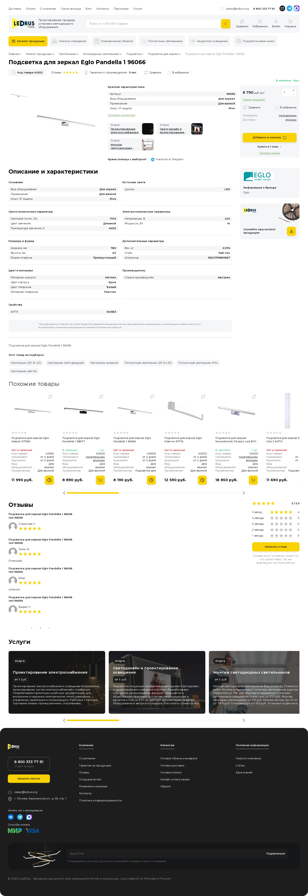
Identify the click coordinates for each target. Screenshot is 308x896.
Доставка (15, 8)
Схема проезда (71, 8)
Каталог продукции (31, 41)
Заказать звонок (28, 778)
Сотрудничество (90, 779)
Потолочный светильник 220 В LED (148, 362)
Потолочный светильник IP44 (198, 362)
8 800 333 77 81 (264, 8)
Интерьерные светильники (101, 54)
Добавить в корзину (267, 137)
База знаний (244, 772)
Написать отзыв (276, 546)
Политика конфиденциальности (100, 800)
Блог (89, 8)
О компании (48, 8)
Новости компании (248, 758)
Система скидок (269, 153)
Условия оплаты (170, 772)
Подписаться (275, 853)
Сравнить (155, 72)
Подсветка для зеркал (163, 54)
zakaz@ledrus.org (237, 8)
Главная (14, 54)
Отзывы (84, 772)
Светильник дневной (104, 362)
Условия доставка (172, 765)
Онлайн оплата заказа (175, 779)
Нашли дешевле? (254, 99)
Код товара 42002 (30, 72)
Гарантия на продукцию (95, 765)
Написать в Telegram (170, 159)
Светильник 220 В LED (26, 362)
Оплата (30, 8)
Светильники (67, 54)
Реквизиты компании (93, 786)
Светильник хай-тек (24, 371)
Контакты (102, 8)
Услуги (137, 8)
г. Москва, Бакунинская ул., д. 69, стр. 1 (40, 798)
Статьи (240, 765)
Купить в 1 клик (268, 146)
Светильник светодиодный (66, 362)
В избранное (180, 72)
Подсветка (133, 54)
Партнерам (121, 8)
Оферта (165, 786)
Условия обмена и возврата (178, 758)
